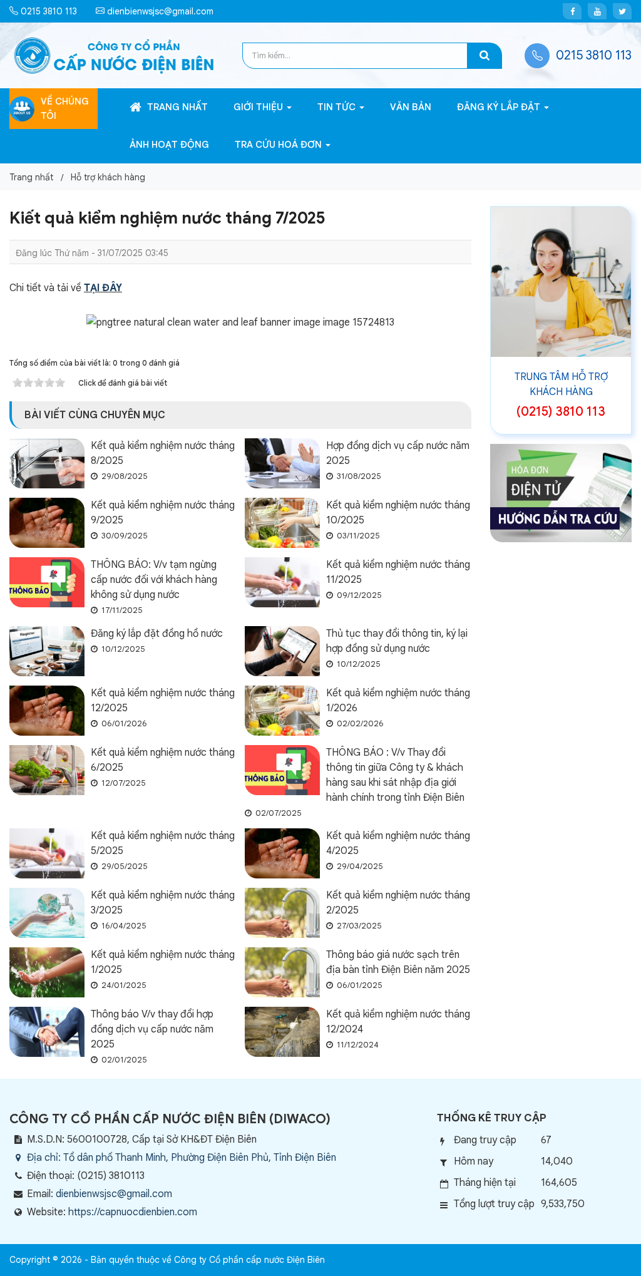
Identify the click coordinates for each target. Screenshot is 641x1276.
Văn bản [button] (410, 107)
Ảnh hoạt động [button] (169, 144)
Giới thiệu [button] (259, 107)
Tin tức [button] (337, 107)
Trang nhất (176, 107)
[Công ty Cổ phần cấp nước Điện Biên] (114, 55)
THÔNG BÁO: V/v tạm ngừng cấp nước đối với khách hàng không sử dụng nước (154, 579)
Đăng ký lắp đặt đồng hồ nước (157, 633)
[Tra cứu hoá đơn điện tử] (561, 492)
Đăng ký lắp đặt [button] (500, 107)
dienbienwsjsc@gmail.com (159, 11)
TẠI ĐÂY (103, 288)
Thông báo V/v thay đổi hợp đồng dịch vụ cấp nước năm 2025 (152, 1029)
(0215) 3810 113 (560, 411)
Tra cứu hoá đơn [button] (279, 144)
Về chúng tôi (65, 108)
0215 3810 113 (47, 11)
